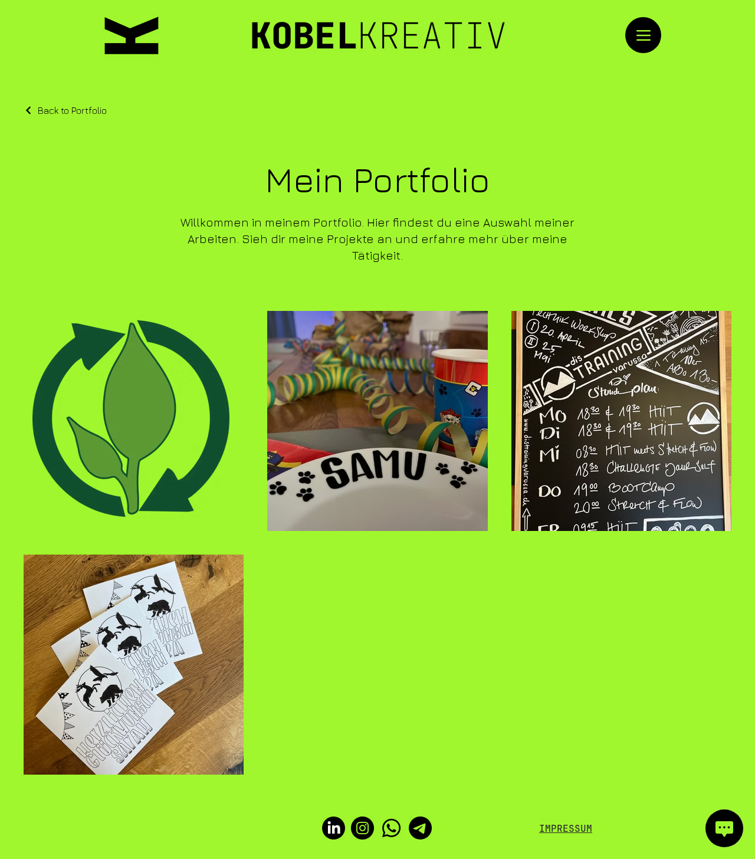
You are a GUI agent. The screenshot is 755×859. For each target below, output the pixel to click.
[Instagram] (362, 828)
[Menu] (643, 35)
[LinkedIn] (333, 828)
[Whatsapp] (391, 828)
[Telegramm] (420, 828)
